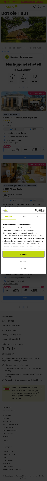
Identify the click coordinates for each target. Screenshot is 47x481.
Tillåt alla (23, 254)
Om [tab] (38, 216)
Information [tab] (23, 216)
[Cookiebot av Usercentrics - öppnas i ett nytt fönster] (34, 210)
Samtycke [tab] (8, 216)
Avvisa (23, 269)
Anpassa (22, 261)
